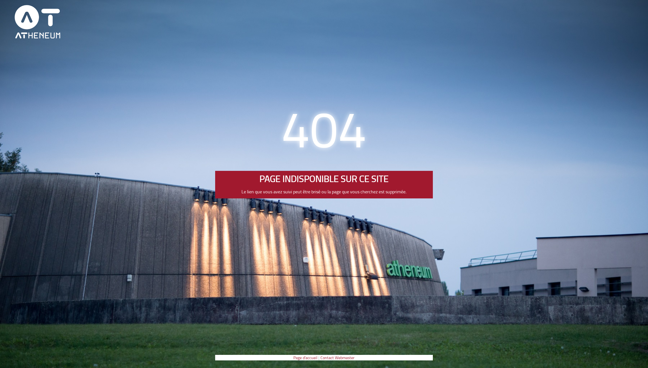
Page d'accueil (305, 357)
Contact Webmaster (337, 357)
